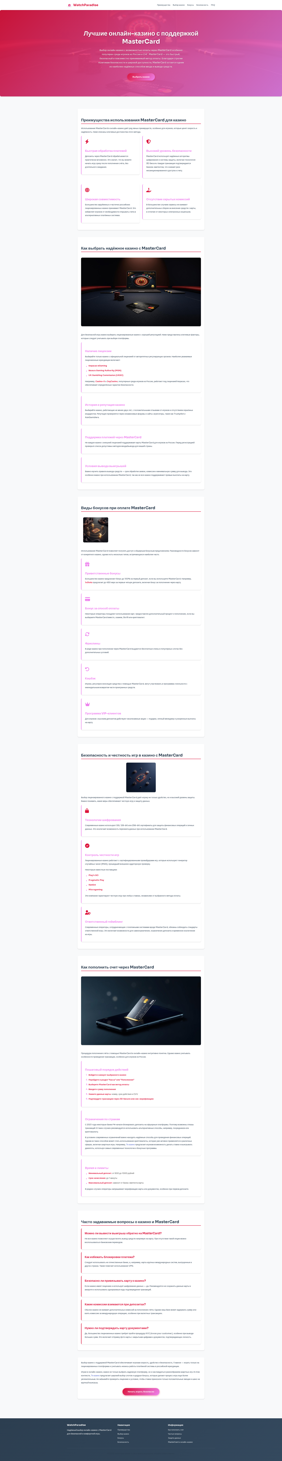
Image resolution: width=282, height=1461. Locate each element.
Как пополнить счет (176, 1430)
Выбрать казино (141, 76)
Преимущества (163, 5)
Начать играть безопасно (141, 1391)
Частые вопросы (175, 1434)
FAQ (213, 5)
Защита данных (174, 1438)
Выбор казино (179, 5)
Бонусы (190, 5)
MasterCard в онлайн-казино (180, 1442)
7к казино (130, 1144)
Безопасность (202, 5)
